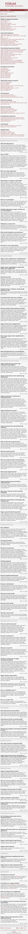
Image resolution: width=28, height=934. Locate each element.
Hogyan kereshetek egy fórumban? (7, 108)
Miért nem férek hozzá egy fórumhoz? (8, 55)
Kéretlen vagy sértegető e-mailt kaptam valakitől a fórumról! (12, 97)
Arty (15, 932)
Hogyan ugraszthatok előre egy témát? (8, 63)
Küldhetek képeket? (4, 71)
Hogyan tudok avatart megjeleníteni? (7, 42)
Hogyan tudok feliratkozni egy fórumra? (8, 119)
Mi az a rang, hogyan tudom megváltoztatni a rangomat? (11, 44)
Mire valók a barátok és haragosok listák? (8, 101)
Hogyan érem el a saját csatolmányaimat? (9, 126)
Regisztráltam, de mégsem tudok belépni (8, 24)
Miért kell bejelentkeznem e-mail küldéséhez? (9, 45)
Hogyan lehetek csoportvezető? (7, 86)
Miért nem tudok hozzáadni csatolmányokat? (9, 57)
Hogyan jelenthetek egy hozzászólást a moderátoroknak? (11, 60)
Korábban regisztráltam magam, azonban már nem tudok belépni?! (13, 26)
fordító (19, 884)
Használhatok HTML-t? (5, 69)
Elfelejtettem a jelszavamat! (6, 27)
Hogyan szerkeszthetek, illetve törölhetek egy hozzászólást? (12, 50)
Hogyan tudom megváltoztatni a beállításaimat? (10, 34)
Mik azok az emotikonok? (5, 70)
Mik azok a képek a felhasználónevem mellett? (9, 41)
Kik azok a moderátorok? (5, 83)
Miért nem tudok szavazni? (6, 56)
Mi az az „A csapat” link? (5, 90)
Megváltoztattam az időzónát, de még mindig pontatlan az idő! (12, 39)
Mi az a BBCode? (4, 68)
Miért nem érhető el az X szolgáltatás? (8, 133)
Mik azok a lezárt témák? (5, 76)
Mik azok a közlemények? (6, 74)
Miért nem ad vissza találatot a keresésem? (9, 109)
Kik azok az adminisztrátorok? (6, 82)
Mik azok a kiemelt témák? (6, 75)
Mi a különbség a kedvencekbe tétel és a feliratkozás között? (12, 117)
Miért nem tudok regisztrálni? (6, 23)
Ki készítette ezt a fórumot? (6, 131)
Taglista (9, 10)
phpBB (6, 930)
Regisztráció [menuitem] (27, 10)
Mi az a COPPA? (4, 21)
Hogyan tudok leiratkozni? (5, 121)
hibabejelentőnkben (13, 888)
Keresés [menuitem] (26, 14)
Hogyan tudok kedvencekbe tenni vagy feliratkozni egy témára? (13, 118)
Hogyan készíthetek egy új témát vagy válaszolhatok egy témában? (13, 49)
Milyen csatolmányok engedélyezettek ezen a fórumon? (11, 125)
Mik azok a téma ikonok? (5, 77)
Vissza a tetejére (24, 152)
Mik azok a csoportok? (5, 84)
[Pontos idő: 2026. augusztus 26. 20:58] (25, 13)
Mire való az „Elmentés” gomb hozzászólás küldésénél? (11, 61)
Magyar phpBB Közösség (13, 884)
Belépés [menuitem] (25, 10)
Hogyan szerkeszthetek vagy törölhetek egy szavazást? (11, 54)
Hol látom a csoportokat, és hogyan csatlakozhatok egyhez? (12, 85)
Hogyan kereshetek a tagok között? (7, 111)
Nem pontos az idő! (4, 38)
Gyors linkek (1, 10)
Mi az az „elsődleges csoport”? (6, 89)
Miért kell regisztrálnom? (5, 20)
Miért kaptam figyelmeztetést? (6, 59)
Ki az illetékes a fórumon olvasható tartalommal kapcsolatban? (12, 134)
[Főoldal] (14, 4)
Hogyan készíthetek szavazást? (7, 53)
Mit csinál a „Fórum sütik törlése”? (7, 30)
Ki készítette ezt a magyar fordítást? (8, 132)
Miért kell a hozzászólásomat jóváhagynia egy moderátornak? (12, 62)
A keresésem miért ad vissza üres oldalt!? (9, 110)
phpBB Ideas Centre (4, 896)
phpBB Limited (18, 876)
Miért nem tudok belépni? (5, 25)
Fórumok (7, 10)
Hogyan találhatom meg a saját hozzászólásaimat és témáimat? (13, 113)
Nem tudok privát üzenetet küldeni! (7, 94)
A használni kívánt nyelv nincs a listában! (8, 40)
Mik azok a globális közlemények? (7, 72)
